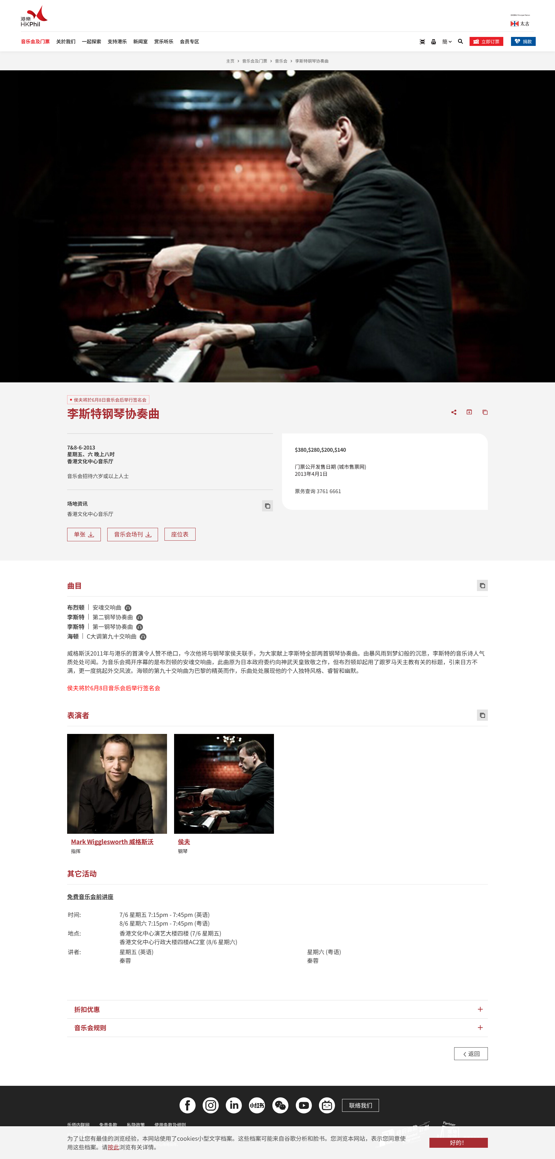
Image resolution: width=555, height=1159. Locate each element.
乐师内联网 (78, 1124)
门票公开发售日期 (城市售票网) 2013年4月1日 (330, 470)
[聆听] (128, 607)
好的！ (458, 1142)
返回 (473, 1053)
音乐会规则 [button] (90, 1027)
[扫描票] (422, 42)
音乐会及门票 (254, 61)
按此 (113, 1147)
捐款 (527, 41)
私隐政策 (136, 1124)
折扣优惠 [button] (87, 1009)
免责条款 (108, 1124)
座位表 (180, 534)
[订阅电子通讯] (433, 42)
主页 (230, 61)
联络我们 (360, 1105)
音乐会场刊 (129, 534)
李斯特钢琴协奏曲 (312, 61)
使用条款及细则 (170, 1124)
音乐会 (281, 61)
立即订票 (490, 41)
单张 (81, 534)
